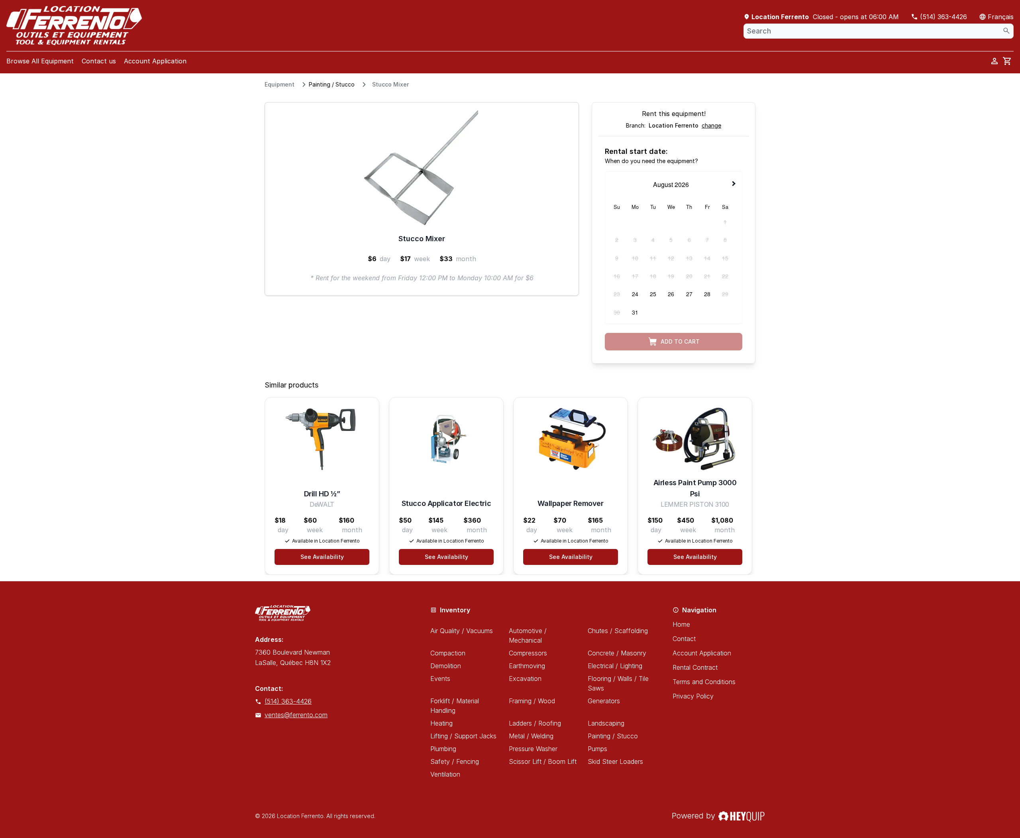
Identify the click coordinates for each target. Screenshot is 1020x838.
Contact (684, 639)
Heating (441, 723)
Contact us (99, 61)
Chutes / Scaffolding (618, 631)
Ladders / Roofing (535, 723)
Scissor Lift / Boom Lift (543, 761)
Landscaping (606, 723)
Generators (604, 701)
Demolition (445, 666)
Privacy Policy (693, 696)
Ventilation (445, 774)
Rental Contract (695, 667)
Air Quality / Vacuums (461, 631)
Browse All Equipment (40, 61)
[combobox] (878, 31)
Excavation (525, 679)
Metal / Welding (531, 736)
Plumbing (443, 749)
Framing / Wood (532, 701)
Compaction (447, 653)
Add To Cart (680, 341)
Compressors (528, 653)
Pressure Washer (533, 749)
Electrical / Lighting (615, 666)
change (711, 125)
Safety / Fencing (454, 761)
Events (440, 679)
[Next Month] (734, 183)
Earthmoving (527, 666)
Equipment (279, 84)
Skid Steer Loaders (615, 761)
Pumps (597, 749)
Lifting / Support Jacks (463, 736)
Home (681, 624)
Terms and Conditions (704, 682)
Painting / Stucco (332, 84)
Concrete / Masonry (617, 653)
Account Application (155, 61)
